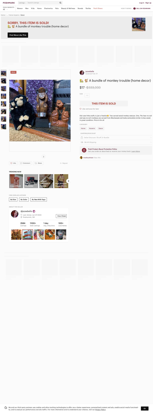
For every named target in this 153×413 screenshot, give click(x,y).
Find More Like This (18, 35)
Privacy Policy (100, 410)
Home (39, 8)
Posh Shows (98, 8)
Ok (145, 409)
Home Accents (14, 15)
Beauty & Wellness (68, 8)
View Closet (61, 216)
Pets (57, 8)
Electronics (48, 8)
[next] (43, 156)
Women (20, 8)
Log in (141, 3)
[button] (23, 3)
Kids (32, 8)
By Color (24, 199)
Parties (88, 8)
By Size (13, 199)
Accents (92, 128)
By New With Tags (38, 199)
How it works (126, 8)
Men (26, 8)
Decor (23, 15)
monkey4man (88, 158)
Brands (80, 8)
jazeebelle (89, 71)
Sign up (148, 3)
